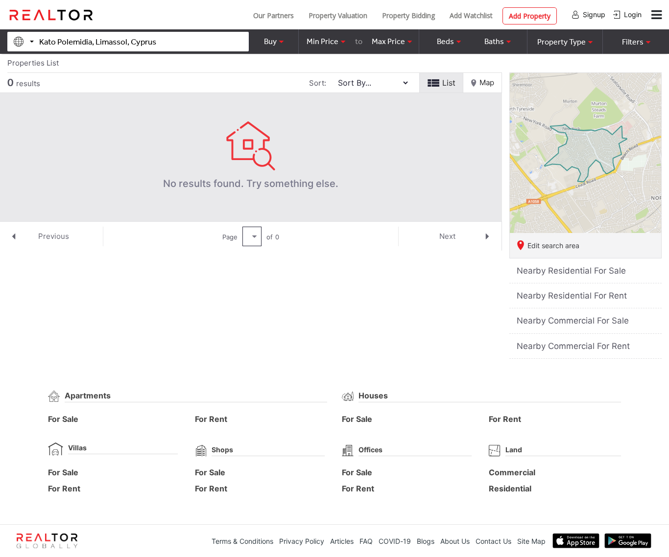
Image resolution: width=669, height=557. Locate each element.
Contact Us (493, 541)
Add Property (529, 16)
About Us (455, 541)
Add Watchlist (471, 15)
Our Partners (273, 15)
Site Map (531, 541)
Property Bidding (408, 15)
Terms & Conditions (242, 541)
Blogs (425, 541)
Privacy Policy (301, 541)
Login (633, 14)
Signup (594, 14)
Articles (342, 541)
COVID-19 (395, 541)
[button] (564, 41)
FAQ (366, 541)
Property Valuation (338, 15)
